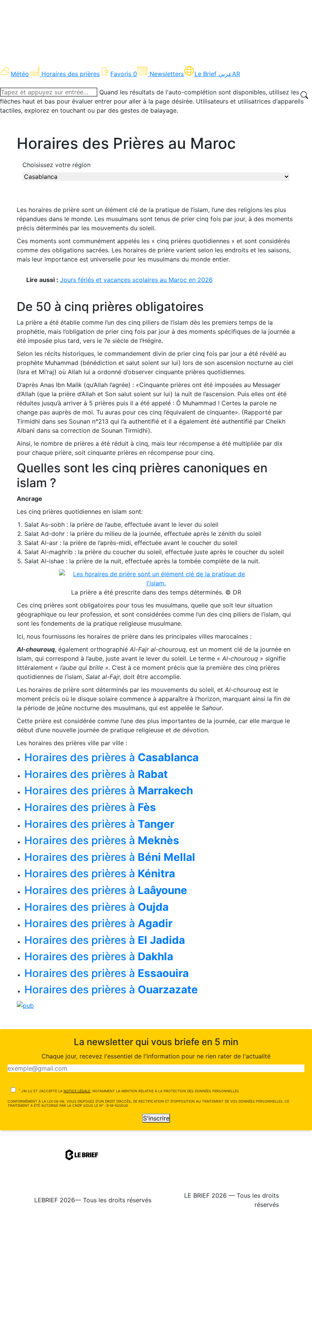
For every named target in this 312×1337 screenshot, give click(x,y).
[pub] (25, 1005)
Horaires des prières (70, 74)
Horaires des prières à (111, 757)
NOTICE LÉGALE (77, 1091)
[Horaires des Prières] (156, 578)
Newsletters (167, 74)
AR (236, 74)
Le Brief (213, 74)
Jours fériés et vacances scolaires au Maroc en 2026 (136, 280)
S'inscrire (156, 1118)
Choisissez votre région (56, 165)
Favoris (123, 74)
